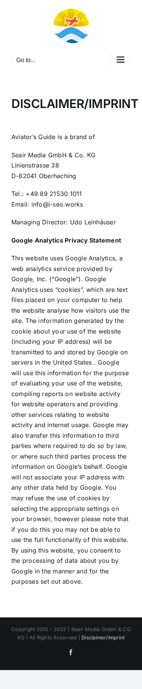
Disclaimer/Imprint (103, 637)
